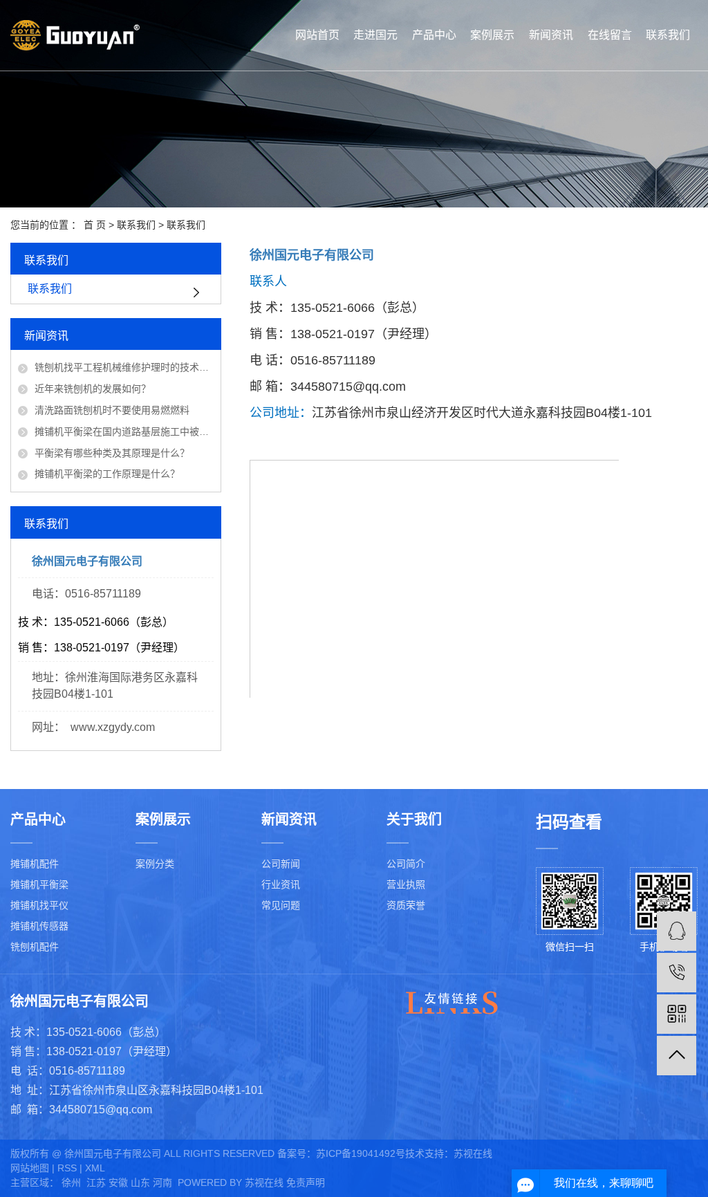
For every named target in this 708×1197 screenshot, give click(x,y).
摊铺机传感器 (39, 925)
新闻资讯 (551, 35)
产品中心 (434, 35)
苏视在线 (473, 1153)
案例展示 (492, 35)
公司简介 (405, 863)
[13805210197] (676, 972)
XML (95, 1167)
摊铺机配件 (34, 863)
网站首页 (317, 35)
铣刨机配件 (34, 946)
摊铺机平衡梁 (39, 884)
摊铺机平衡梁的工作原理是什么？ (107, 473)
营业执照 (405, 884)
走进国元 (375, 35)
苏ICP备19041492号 (360, 1153)
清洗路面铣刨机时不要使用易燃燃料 (112, 410)
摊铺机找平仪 (39, 905)
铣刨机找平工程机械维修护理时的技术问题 (124, 367)
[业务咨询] (676, 931)
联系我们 (668, 35)
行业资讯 (280, 884)
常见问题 (280, 905)
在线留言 (610, 35)
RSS (67, 1167)
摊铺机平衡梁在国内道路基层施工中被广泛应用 (124, 431)
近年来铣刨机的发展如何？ (93, 388)
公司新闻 (280, 863)
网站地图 (29, 1167)
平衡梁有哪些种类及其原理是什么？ (112, 452)
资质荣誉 (405, 905)
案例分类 (155, 863)
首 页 (95, 224)
